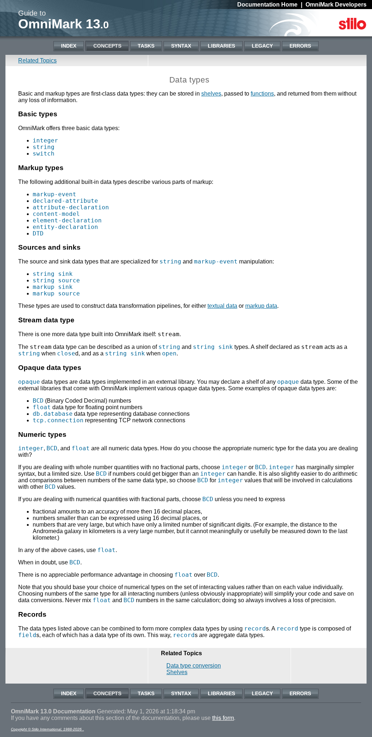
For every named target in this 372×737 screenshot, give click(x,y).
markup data (261, 306)
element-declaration (67, 220)
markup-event (54, 194)
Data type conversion (193, 666)
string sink (53, 273)
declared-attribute (65, 200)
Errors (300, 46)
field (27, 635)
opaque (29, 381)
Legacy (262, 46)
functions (262, 93)
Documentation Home (267, 4)
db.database (53, 413)
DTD (38, 233)
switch (43, 153)
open (169, 353)
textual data (222, 306)
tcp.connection (58, 420)
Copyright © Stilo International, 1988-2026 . (47, 729)
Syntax (181, 46)
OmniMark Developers (336, 4)
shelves (211, 93)
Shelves (176, 672)
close (66, 353)
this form (223, 718)
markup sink (53, 286)
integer (45, 140)
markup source (56, 293)
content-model (56, 213)
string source (56, 280)
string (43, 147)
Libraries (221, 46)
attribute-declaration (71, 207)
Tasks (146, 46)
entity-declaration (65, 226)
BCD (38, 400)
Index (68, 46)
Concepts (107, 46)
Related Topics (37, 60)
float (42, 407)
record (255, 628)
